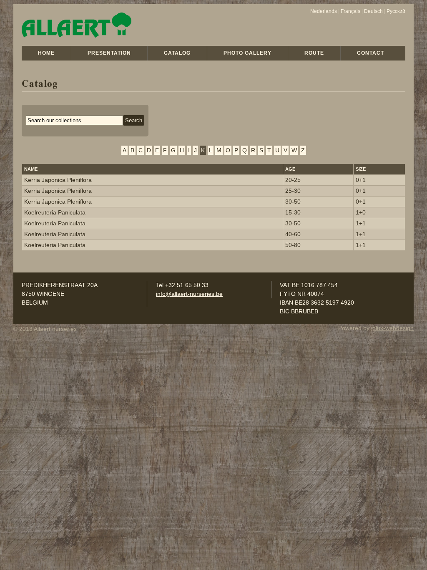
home (46, 53)
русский (396, 11)
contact (370, 53)
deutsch (373, 11)
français (350, 11)
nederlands (323, 11)
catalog (177, 53)
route (314, 53)
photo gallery (247, 53)
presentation (109, 53)
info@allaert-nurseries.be (189, 293)
